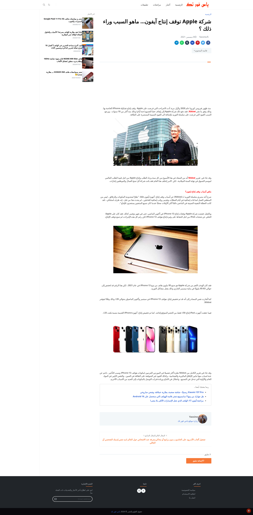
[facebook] (143, 491)
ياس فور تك (115, 511)
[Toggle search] (44, 4)
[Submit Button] (55, 499)
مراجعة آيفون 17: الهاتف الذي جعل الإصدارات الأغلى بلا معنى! (177, 400)
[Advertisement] (155, 85)
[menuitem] (179, 4)
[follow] (53, 4)
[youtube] (139, 491)
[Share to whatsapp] (182, 43)
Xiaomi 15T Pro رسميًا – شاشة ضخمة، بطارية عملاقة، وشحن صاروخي (172, 392)
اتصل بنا (192, 497)
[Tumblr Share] (187, 43)
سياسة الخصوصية (188, 490)
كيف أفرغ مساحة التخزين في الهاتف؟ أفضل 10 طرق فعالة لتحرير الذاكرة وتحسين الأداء (63, 46)
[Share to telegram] (176, 43)
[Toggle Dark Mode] (49, 5)
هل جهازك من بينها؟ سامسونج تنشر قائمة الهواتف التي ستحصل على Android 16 (168, 396)
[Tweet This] (203, 43)
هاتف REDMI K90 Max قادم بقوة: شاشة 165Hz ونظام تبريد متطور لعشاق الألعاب (63, 59)
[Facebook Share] (208, 43)
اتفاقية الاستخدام (188, 494)
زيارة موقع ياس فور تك (188, 420)
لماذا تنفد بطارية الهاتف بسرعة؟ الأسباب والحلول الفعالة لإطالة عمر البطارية (63, 33)
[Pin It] (198, 43)
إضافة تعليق (197, 461)
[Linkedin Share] (192, 43)
